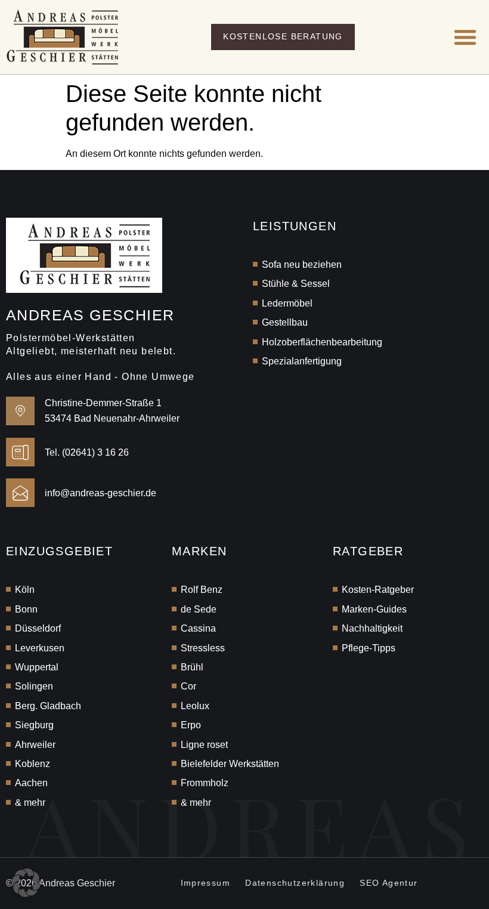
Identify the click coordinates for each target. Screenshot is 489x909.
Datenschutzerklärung (295, 883)
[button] (465, 37)
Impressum (206, 883)
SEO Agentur (388, 883)
